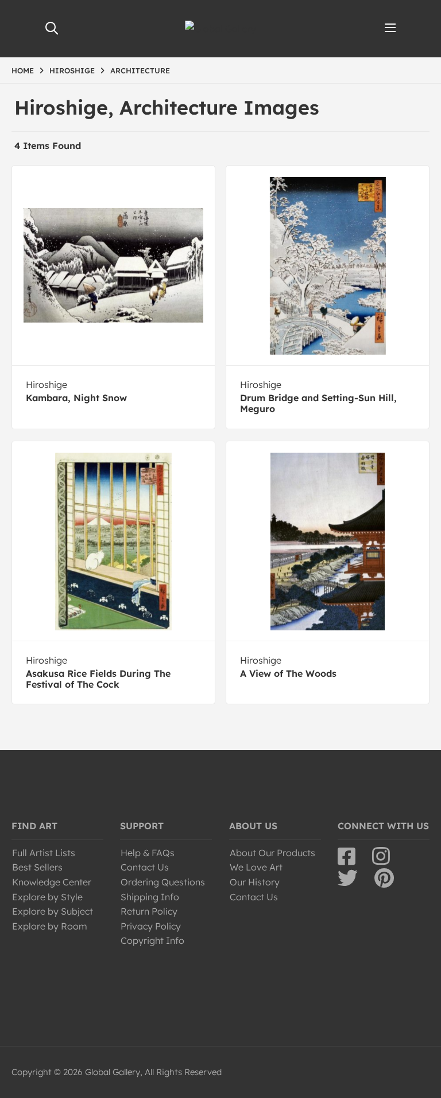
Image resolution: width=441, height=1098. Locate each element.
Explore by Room (49, 926)
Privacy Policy (151, 926)
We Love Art (256, 867)
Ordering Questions (163, 882)
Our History (255, 882)
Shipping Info (150, 897)
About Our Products (272, 852)
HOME (22, 70)
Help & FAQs (148, 852)
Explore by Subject (52, 911)
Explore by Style (47, 897)
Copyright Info (152, 940)
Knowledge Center (51, 882)
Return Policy (149, 911)
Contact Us (145, 867)
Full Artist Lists (43, 852)
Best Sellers (37, 867)
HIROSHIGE (72, 70)
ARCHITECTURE (140, 70)
